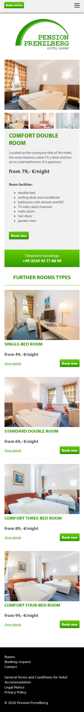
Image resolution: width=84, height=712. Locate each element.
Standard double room (31, 431)
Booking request (17, 661)
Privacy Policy (15, 692)
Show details (12, 363)
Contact (10, 666)
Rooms (9, 656)
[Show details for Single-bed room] (42, 338)
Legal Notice (14, 687)
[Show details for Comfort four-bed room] (42, 600)
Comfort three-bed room (33, 518)
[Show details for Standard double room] (42, 425)
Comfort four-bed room (32, 605)
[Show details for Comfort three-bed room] (42, 512)
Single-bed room (23, 344)
